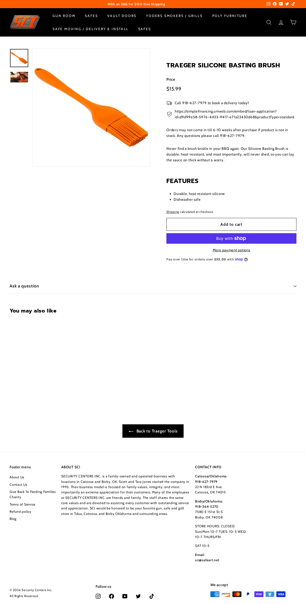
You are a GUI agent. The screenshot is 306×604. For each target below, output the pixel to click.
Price (170, 79)
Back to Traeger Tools (156, 431)
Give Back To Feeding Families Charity (33, 494)
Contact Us (18, 484)
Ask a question (24, 286)
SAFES (91, 16)
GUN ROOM (64, 16)
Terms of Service (22, 504)
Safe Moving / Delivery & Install (91, 29)
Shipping (172, 211)
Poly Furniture (229, 16)
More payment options (231, 250)
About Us (17, 477)
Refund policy (20, 511)
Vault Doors (122, 16)
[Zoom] (91, 107)
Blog (13, 519)
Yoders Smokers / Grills (174, 16)
